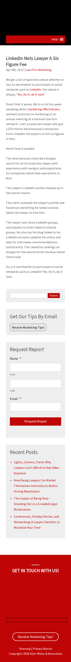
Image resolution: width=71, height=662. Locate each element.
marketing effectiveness (43, 109)
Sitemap (25, 649)
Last (12, 390)
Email (15, 399)
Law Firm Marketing (38, 70)
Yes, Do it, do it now (31, 94)
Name (15, 358)
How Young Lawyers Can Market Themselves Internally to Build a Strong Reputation (36, 485)
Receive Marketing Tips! (28, 327)
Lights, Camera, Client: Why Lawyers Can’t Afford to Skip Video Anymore (36, 467)
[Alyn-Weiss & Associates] (35, 30)
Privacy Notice (42, 649)
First (12, 374)
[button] (55, 39)
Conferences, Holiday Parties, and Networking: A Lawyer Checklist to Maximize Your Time (37, 521)
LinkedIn (35, 89)
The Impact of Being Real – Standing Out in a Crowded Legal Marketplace (35, 503)
